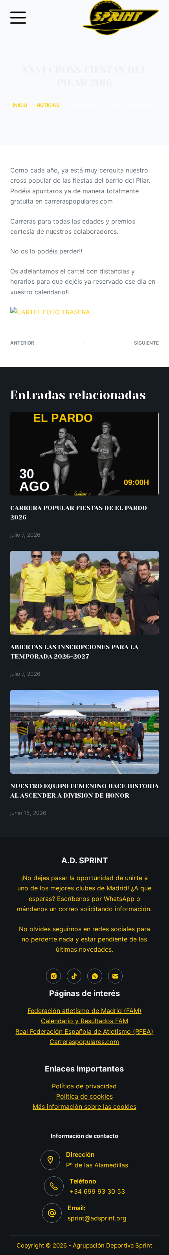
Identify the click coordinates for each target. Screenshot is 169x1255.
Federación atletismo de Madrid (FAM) (84, 1011)
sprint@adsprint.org (97, 1218)
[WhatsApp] (94, 976)
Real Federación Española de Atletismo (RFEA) (84, 1031)
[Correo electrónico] (115, 976)
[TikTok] (74, 976)
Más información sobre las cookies (84, 1106)
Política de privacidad (84, 1086)
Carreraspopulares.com (84, 1042)
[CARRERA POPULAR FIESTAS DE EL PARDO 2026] (84, 453)
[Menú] (18, 18)
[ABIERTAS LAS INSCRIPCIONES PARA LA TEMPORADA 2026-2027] (84, 593)
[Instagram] (53, 976)
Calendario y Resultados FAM (84, 1021)
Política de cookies (84, 1096)
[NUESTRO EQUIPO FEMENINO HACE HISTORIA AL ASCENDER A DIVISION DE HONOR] (84, 732)
